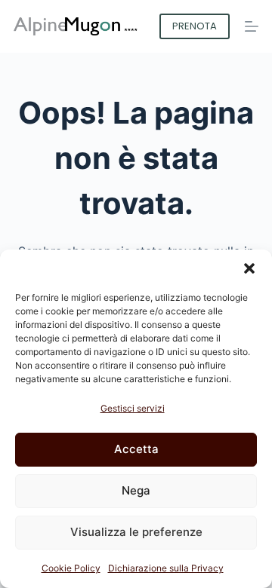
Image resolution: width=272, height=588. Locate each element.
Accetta (136, 449)
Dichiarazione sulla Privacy (166, 568)
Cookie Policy (71, 568)
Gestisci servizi (132, 408)
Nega (136, 490)
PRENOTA (194, 26)
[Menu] (251, 26)
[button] (249, 268)
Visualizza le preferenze (136, 532)
